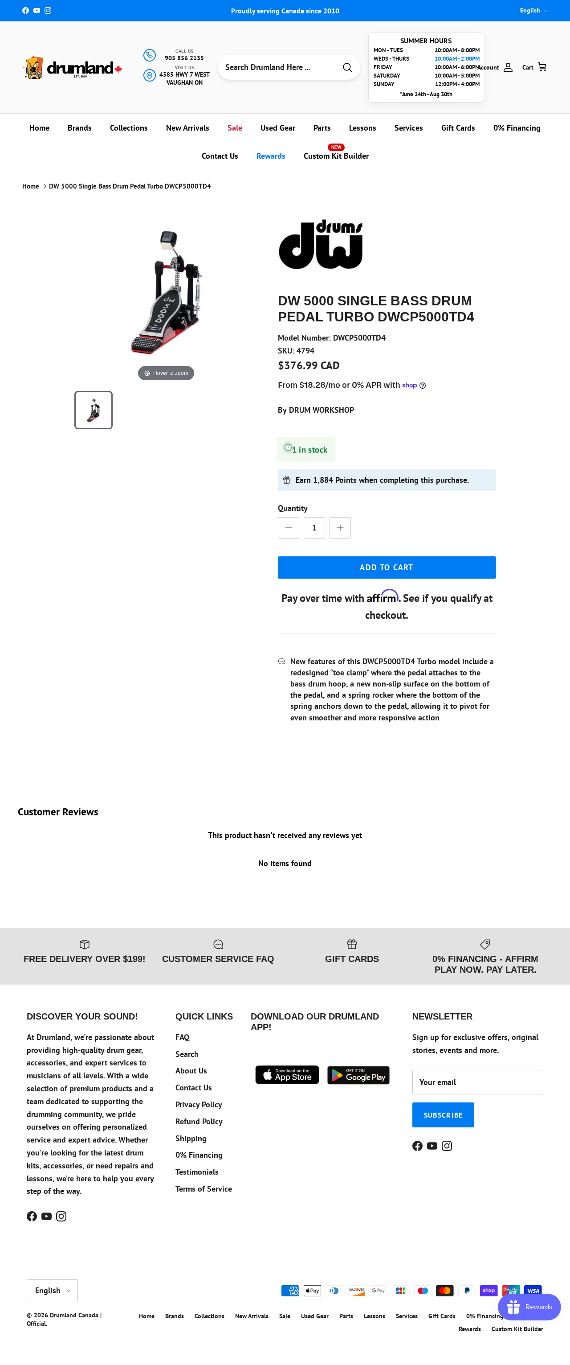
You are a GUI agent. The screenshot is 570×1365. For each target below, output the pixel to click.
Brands (80, 128)
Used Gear (278, 128)
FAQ (182, 1037)
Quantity (293, 508)
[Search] (347, 67)
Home (39, 128)
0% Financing (517, 128)
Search (187, 1054)
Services (409, 128)
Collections (129, 128)
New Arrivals (187, 128)
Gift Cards (458, 128)
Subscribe (443, 1114)
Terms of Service (203, 1189)
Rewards (270, 156)
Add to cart (387, 567)
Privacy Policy (198, 1104)
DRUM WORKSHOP (321, 410)
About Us (191, 1070)
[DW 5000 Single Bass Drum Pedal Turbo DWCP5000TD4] (93, 410)
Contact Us (220, 156)
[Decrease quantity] (288, 528)
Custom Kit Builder (336, 152)
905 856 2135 (184, 58)
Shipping (191, 1138)
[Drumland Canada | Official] (73, 67)
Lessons (362, 128)
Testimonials (197, 1172)
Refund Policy (199, 1121)
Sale (235, 128)
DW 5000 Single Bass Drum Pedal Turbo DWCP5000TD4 (130, 186)
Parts (322, 128)
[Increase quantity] (340, 528)
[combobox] (277, 67)
